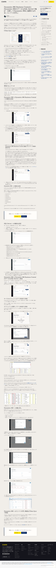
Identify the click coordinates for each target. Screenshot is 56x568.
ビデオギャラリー (43, 554)
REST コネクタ (17, 553)
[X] (4, 553)
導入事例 (23, 524)
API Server (16, 552)
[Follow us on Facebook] (33, 16)
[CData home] (5, 2)
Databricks (49, 548)
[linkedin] (3, 553)
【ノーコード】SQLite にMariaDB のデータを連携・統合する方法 (46, 52)
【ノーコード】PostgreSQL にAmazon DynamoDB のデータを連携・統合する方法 (46, 66)
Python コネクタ (17, 551)
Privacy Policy (49, 563)
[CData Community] (8, 553)
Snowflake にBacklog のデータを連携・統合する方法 (46, 78)
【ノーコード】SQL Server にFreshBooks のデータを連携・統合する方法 (46, 72)
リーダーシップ (37, 551)
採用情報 (36, 554)
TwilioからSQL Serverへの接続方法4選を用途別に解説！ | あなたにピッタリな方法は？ (46, 63)
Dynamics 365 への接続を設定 (46, 30)
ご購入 (44, 1)
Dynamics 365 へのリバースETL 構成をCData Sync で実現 (46, 44)
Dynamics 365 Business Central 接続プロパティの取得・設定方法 (47, 28)
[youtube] (5, 553)
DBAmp (22, 550)
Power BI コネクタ (17, 556)
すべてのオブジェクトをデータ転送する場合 (46, 37)
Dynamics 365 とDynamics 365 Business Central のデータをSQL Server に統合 (46, 34)
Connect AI (22, 547)
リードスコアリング (45, 41)
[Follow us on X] (35, 16)
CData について (37, 546)
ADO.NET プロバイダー (17, 549)
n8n (48, 552)
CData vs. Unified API (31, 554)
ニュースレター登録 (43, 551)
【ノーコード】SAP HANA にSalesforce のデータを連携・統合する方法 (46, 75)
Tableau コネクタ (17, 557)
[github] (7, 553)
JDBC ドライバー (17, 547)
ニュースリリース (37, 547)
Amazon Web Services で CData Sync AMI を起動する (46, 69)
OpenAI (49, 553)
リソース (42, 550)
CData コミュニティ (44, 546)
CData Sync (23, 546)
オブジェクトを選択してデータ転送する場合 (46, 39)
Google (49, 549)
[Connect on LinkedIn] (36, 16)
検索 (46, 1)
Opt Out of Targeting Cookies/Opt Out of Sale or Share (47, 565)
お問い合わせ (51, 1)
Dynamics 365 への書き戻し (45, 42)
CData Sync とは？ (44, 21)
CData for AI (35, 1)
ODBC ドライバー (17, 546)
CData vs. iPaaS (30, 553)
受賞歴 (35, 550)
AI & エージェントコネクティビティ (30, 550)
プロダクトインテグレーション (31, 548)
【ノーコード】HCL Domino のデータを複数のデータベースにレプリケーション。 (46, 54)
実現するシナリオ (44, 23)
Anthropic (49, 547)
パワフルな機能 (8, 56)
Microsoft (49, 551)
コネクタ (29, 546)
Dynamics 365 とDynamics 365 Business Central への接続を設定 (46, 26)
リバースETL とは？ (44, 22)
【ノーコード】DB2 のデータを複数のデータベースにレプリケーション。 (46, 57)
